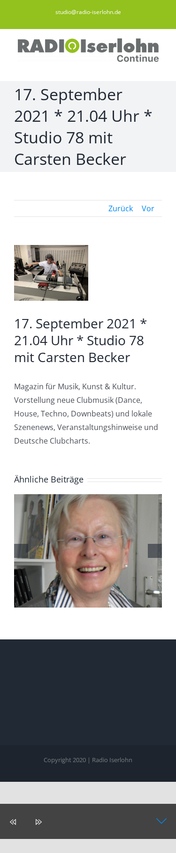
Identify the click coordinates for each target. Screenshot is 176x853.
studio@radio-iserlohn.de (88, 12)
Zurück (120, 208)
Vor (148, 208)
